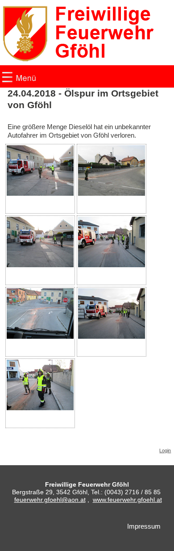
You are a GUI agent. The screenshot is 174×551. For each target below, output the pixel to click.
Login (165, 450)
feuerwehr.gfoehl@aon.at (50, 499)
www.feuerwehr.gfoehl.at (127, 499)
